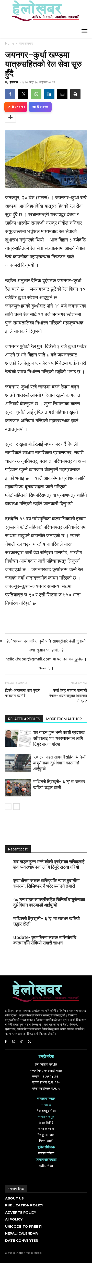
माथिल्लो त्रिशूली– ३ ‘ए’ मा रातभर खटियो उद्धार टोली (46, 921)
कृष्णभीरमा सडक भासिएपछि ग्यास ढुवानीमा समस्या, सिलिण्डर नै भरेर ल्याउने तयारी (46, 883)
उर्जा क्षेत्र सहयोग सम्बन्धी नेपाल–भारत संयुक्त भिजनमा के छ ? (68, 695)
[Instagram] (13, 1041)
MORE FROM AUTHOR (64, 719)
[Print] (75, 94)
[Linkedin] (49, 94)
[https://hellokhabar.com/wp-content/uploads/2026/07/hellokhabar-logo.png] (43, 13)
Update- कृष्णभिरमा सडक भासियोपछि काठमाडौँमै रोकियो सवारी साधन (44, 940)
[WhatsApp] (36, 94)
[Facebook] (10, 94)
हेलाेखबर (14, 82)
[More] (10, 117)
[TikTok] (21, 1041)
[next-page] (16, 806)
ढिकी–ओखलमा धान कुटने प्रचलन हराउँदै (22, 693)
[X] (23, 94)
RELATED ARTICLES (24, 719)
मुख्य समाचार (26, 43)
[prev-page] (8, 806)
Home (9, 43)
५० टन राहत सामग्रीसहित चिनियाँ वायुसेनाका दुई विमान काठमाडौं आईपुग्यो (59, 762)
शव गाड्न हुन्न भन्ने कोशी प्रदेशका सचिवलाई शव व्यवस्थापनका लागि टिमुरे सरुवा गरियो (59, 738)
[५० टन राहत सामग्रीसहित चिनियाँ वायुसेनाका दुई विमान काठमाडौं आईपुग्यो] (18, 763)
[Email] (62, 94)
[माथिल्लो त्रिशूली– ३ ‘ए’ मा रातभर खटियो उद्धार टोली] (18, 787)
